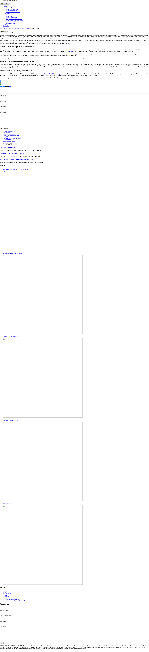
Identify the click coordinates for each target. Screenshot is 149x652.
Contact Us (6, 26)
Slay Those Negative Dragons (10, 420)
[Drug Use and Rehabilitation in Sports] (43, 294)
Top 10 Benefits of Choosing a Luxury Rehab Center (16, 169)
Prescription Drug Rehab (12, 17)
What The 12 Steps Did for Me (10, 336)
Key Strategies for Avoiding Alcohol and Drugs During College (16, 159)
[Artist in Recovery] (43, 545)
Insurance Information (11, 10)
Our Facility (6, 6)
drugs (65, 51)
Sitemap (5, 598)
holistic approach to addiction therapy (51, 74)
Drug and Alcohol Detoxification (14, 19)
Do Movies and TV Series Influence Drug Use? (12, 153)
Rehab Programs (7, 13)
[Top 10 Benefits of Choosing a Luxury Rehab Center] (43, 210)
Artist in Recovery (7, 503)
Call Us (2, 2)
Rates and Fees (10, 7)
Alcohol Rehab (10, 14)
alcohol (71, 51)
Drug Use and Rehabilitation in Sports (12, 253)
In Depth (5, 24)
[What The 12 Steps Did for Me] (43, 378)
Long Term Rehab (10, 23)
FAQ (4, 592)
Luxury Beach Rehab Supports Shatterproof (14, 600)
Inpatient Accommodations (12, 9)
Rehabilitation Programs (9, 131)
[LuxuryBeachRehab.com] (10, 3)
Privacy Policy (6, 595)
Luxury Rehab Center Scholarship (11, 599)
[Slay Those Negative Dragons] (43, 461)
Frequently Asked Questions (13, 12)
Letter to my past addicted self (8, 147)
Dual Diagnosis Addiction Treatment (15, 20)
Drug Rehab (9, 16)
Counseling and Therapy (12, 21)
